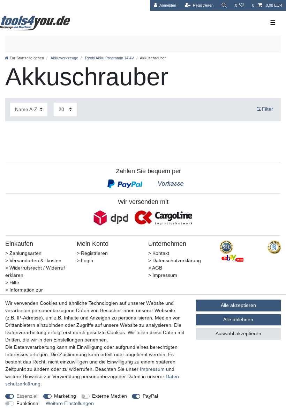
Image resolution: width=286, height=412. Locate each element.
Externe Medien (109, 396)
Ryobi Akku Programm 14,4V (109, 58)
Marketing (65, 396)
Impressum (152, 369)
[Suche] (224, 5)
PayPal (150, 396)
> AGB (155, 268)
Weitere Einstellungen (70, 403)
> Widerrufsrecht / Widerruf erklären (35, 271)
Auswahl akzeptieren (238, 333)
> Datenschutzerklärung (174, 260)
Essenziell (27, 396)
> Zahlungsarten (23, 253)
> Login (85, 260)
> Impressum (162, 275)
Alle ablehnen (238, 319)
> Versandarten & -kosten (33, 260)
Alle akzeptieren (238, 305)
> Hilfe (12, 282)
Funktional (27, 403)
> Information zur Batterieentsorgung (26, 293)
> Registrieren (92, 253)
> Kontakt (158, 253)
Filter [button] (267, 109)
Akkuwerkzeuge (64, 58)
